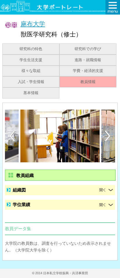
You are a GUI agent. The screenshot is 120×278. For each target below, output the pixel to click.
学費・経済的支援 (88, 71)
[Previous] (12, 136)
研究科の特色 (31, 49)
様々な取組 (31, 71)
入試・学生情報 (31, 82)
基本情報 (30, 93)
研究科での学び (88, 49)
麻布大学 (33, 23)
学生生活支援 (31, 60)
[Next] (107, 136)
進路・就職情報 (88, 60)
